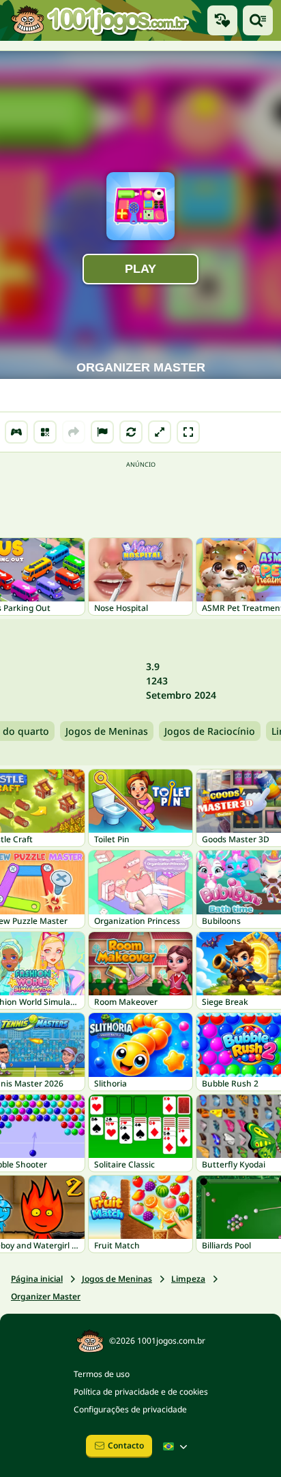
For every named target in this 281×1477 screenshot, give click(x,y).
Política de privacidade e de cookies (141, 1391)
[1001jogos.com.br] (99, 20)
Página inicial (37, 1278)
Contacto (126, 1445)
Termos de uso (102, 1374)
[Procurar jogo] (258, 20)
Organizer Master (45, 1296)
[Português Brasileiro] (177, 1446)
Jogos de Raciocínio (209, 731)
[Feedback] (102, 432)
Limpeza (188, 1278)
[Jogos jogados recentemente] (222, 20)
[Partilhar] (73, 432)
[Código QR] (45, 432)
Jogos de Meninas (106, 731)
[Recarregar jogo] (131, 432)
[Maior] (159, 432)
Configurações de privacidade (130, 1409)
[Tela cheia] (188, 432)
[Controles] (16, 432)
